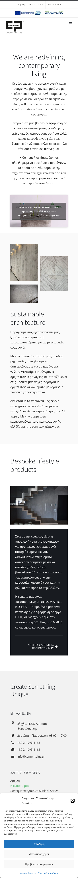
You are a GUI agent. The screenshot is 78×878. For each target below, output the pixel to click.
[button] (72, 800)
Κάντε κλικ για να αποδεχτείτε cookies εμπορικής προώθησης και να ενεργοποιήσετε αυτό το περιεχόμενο (39, 211)
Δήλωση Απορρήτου (48, 873)
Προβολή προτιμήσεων (39, 864)
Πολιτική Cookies (27, 873)
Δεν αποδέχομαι (39, 854)
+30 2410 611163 (28, 743)
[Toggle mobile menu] (71, 24)
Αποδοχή (39, 844)
